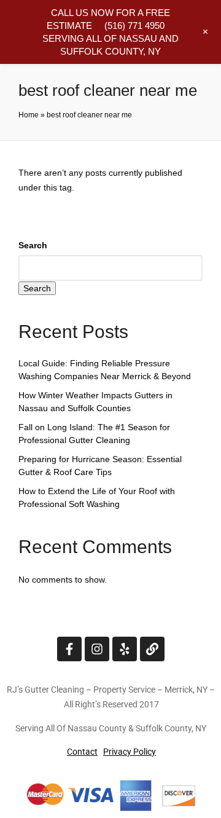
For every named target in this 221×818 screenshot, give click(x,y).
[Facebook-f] (69, 649)
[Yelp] (124, 649)
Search (32, 245)
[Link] (152, 649)
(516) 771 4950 (134, 25)
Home (28, 115)
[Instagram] (97, 649)
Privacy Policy (129, 752)
